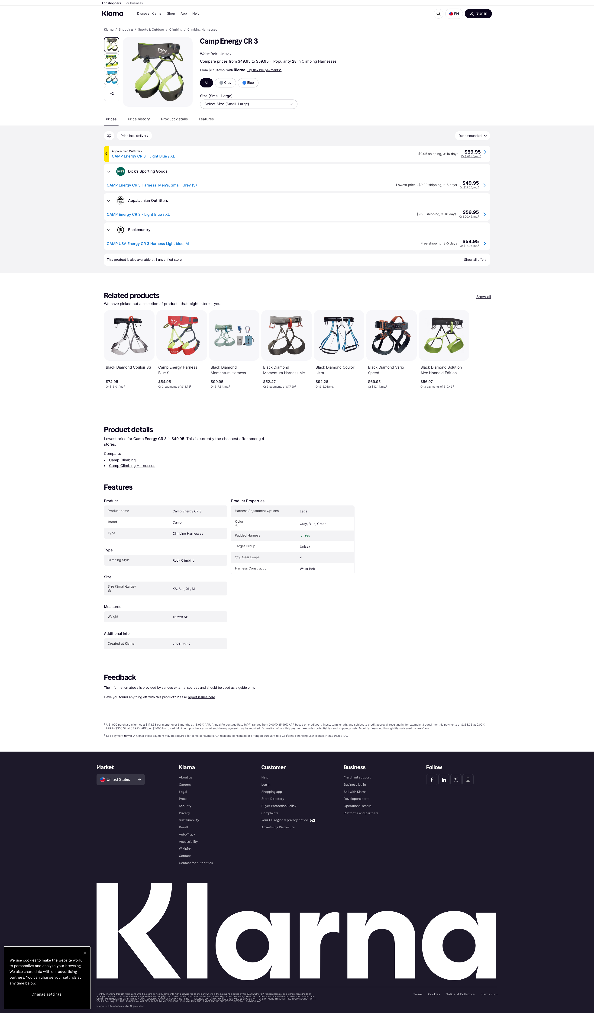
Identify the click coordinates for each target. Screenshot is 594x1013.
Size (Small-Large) (216, 95)
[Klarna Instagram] (468, 779)
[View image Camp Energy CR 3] (111, 44)
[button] (454, 14)
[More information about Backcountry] (108, 230)
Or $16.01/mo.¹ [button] (325, 386)
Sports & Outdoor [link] (151, 30)
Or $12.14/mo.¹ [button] (377, 386)
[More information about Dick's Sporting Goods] (108, 171)
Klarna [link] (108, 30)
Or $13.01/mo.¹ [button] (115, 386)
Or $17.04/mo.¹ (469, 187)
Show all (483, 296)
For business (134, 3)
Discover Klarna (149, 14)
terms (128, 735)
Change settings (47, 994)
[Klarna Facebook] (431, 779)
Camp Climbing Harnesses (132, 465)
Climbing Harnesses (319, 61)
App (184, 14)
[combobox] (248, 104)
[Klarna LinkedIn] (443, 779)
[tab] (111, 119)
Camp (177, 522)
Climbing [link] (175, 30)
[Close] (85, 953)
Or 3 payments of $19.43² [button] (437, 386)
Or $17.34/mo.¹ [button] (220, 386)
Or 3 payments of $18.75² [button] (174, 386)
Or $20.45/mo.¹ (471, 156)
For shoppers (111, 3)
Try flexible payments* (264, 70)
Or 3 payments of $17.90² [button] (279, 386)
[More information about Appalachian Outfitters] (108, 200)
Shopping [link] (126, 30)
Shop (171, 14)
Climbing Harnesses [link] (202, 30)
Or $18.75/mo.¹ (469, 246)
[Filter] (109, 135)
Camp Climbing (122, 460)
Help (196, 14)
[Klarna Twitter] (456, 779)
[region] (47, 977)
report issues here (201, 697)
